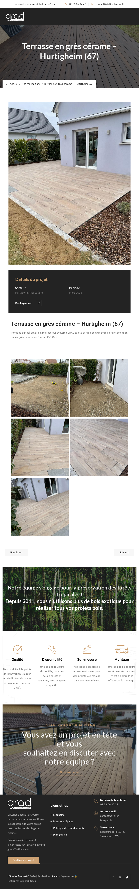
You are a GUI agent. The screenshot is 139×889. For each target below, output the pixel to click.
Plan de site (60, 834)
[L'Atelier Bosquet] (15, 16)
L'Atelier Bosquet (17, 876)
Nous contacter (69, 772)
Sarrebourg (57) (109, 836)
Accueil (13, 83)
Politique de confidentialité (69, 827)
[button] (23, 860)
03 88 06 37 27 (77, 4)
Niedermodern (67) (111, 831)
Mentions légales (63, 821)
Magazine (59, 814)
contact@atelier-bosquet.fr (110, 4)
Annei (55, 876)
